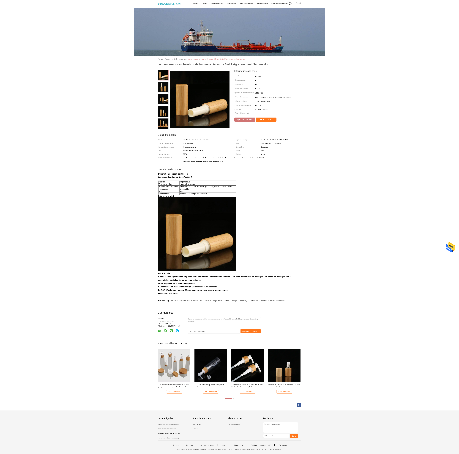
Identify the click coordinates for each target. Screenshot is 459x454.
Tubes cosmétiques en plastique (169, 438)
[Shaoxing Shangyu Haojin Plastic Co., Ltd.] (169, 4)
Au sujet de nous (217, 3)
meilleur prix (246, 119)
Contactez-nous (262, 3)
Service (195, 429)
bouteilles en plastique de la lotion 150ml (186, 301)
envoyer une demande (250, 331)
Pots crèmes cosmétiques (167, 429)
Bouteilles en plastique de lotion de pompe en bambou (225, 301)
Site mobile (283, 445)
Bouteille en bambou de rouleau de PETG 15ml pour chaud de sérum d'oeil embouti (284, 386)
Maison (195, 3)
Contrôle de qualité (246, 3)
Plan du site (238, 445)
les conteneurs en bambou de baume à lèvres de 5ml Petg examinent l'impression (216, 59)
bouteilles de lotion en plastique (169, 433)
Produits (204, 3)
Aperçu (175, 445)
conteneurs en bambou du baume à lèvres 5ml (267, 301)
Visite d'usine (231, 3)
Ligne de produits (234, 424)
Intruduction (197, 424)
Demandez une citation (279, 3)
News (224, 445)
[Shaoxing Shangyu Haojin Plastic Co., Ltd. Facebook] (299, 405)
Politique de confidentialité (261, 445)
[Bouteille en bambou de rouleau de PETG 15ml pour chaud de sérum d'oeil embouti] (284, 365)
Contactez (267, 119)
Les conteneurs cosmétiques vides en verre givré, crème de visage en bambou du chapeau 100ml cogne (174, 386)
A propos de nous (207, 445)
